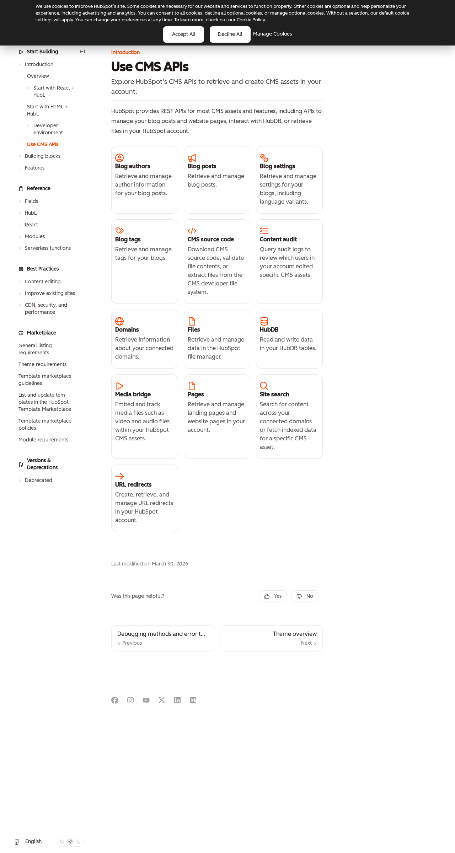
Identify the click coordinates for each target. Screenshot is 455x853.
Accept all (184, 34)
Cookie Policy (251, 19)
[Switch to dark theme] (78, 841)
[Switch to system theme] (62, 841)
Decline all (230, 34)
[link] (144, 180)
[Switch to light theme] (70, 841)
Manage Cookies (272, 34)
